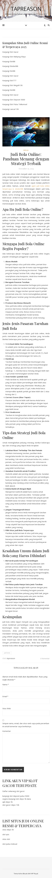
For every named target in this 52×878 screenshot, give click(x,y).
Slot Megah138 (16, 85)
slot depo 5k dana (23, 799)
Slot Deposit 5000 (17, 99)
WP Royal (34, 873)
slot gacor (20, 791)
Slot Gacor (14, 52)
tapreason (11, 658)
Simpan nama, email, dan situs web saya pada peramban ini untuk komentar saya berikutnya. (25, 725)
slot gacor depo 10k (10, 805)
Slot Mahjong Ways (18, 56)
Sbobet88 (14, 66)
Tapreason (26, 8)
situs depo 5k (8, 829)
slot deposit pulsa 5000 (19, 796)
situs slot (6, 839)
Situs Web (6, 708)
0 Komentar (45, 658)
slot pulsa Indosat (9, 844)
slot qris (5, 834)
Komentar (6, 731)
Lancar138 (14, 109)
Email (5, 696)
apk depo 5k (7, 802)
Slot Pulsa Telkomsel (18, 104)
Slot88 (12, 61)
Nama (5, 684)
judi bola (7, 653)
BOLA (26, 150)
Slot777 (13, 80)
